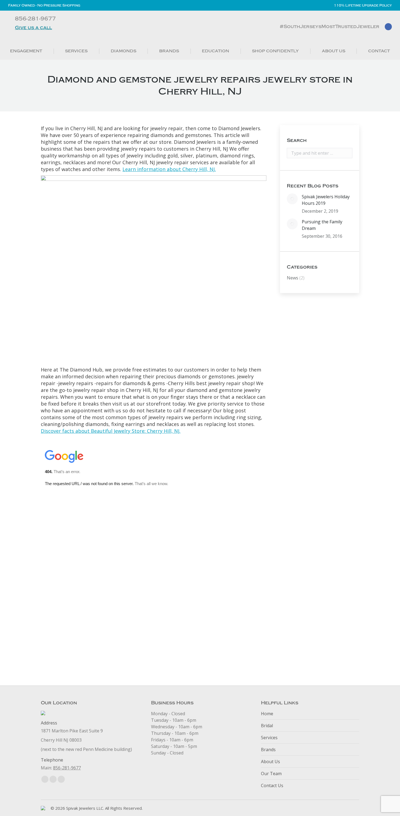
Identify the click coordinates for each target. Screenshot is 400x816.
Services (269, 738)
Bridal (267, 726)
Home (267, 714)
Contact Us (272, 785)
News (292, 278)
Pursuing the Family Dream (322, 225)
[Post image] (292, 198)
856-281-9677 (67, 768)
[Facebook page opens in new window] (388, 26)
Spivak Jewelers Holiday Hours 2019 (326, 200)
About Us (270, 762)
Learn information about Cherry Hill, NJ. (169, 169)
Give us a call (33, 28)
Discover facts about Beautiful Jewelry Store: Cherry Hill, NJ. (110, 431)
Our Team (271, 774)
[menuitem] (26, 51)
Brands (268, 750)
